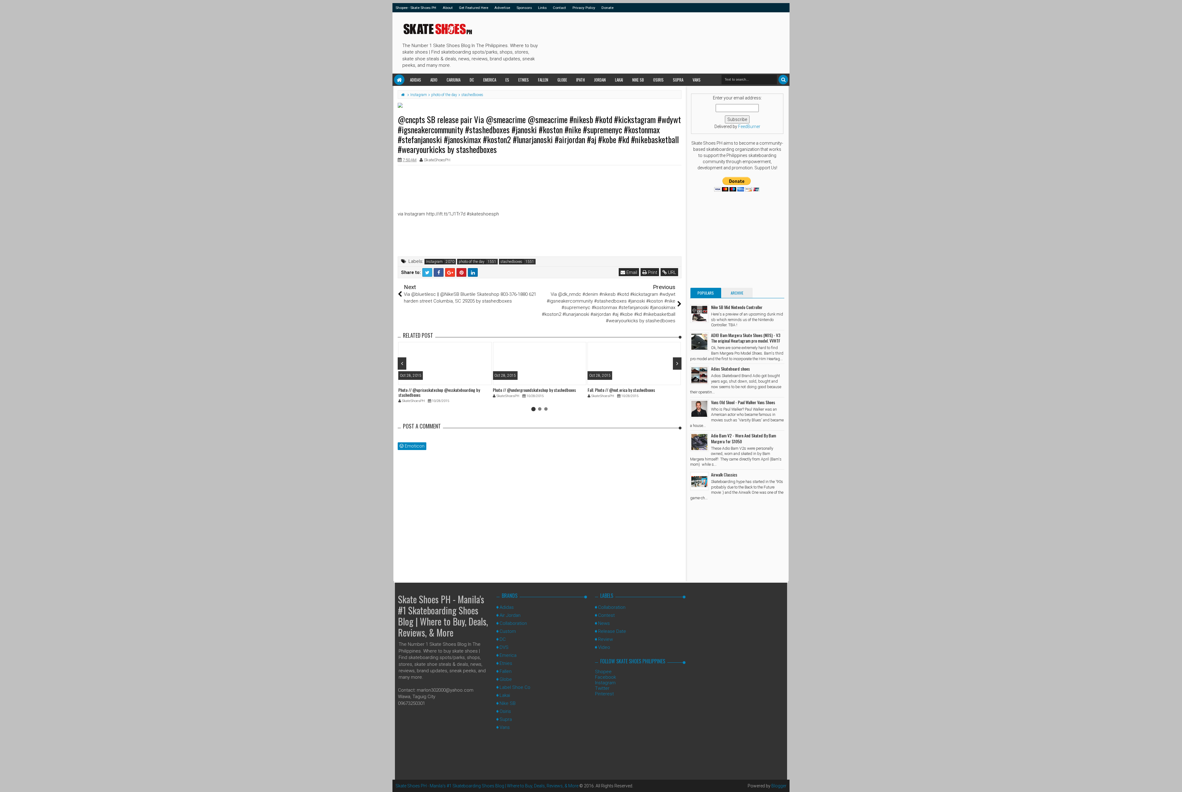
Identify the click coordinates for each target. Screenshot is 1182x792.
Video (604, 647)
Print (652, 272)
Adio (433, 80)
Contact (559, 8)
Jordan (600, 80)
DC (472, 80)
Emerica (489, 80)
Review (605, 639)
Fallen (543, 80)
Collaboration (513, 623)
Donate (607, 8)
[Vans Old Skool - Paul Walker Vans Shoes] (699, 409)
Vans (697, 80)
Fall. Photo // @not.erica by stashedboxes (621, 390)
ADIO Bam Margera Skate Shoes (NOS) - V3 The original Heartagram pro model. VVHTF (745, 338)
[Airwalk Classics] (699, 481)
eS (507, 80)
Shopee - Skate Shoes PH (416, 8)
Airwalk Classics (724, 474)
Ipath (580, 80)
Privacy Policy (584, 8)
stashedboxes (511, 261)
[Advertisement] (652, 42)
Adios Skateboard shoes (730, 368)
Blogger (778, 785)
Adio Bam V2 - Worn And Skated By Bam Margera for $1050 (743, 438)
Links (542, 8)
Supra (678, 80)
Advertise (502, 8)
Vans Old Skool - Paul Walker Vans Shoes (743, 402)
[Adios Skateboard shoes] (699, 375)
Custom (508, 631)
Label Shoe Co (515, 687)
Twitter (602, 688)
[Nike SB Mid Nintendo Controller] (699, 314)
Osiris (658, 80)
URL (671, 272)
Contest (606, 615)
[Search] (783, 79)
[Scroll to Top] (1174, 781)
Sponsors (524, 8)
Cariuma (453, 80)
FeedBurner (749, 126)
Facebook (605, 677)
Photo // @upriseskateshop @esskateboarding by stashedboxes (439, 392)
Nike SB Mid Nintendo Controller (736, 307)
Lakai (619, 80)
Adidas (415, 80)
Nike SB (638, 80)
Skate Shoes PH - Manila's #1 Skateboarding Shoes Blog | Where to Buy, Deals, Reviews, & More (443, 615)
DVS (504, 647)
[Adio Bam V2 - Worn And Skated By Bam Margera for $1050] (699, 442)
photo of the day (471, 261)
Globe (562, 80)
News (604, 623)
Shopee (603, 671)
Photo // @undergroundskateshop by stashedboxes (534, 390)
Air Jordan (510, 615)
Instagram (434, 261)
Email (631, 272)
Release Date (612, 631)
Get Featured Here (473, 8)
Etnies (523, 80)
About (448, 8)
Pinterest (604, 694)
